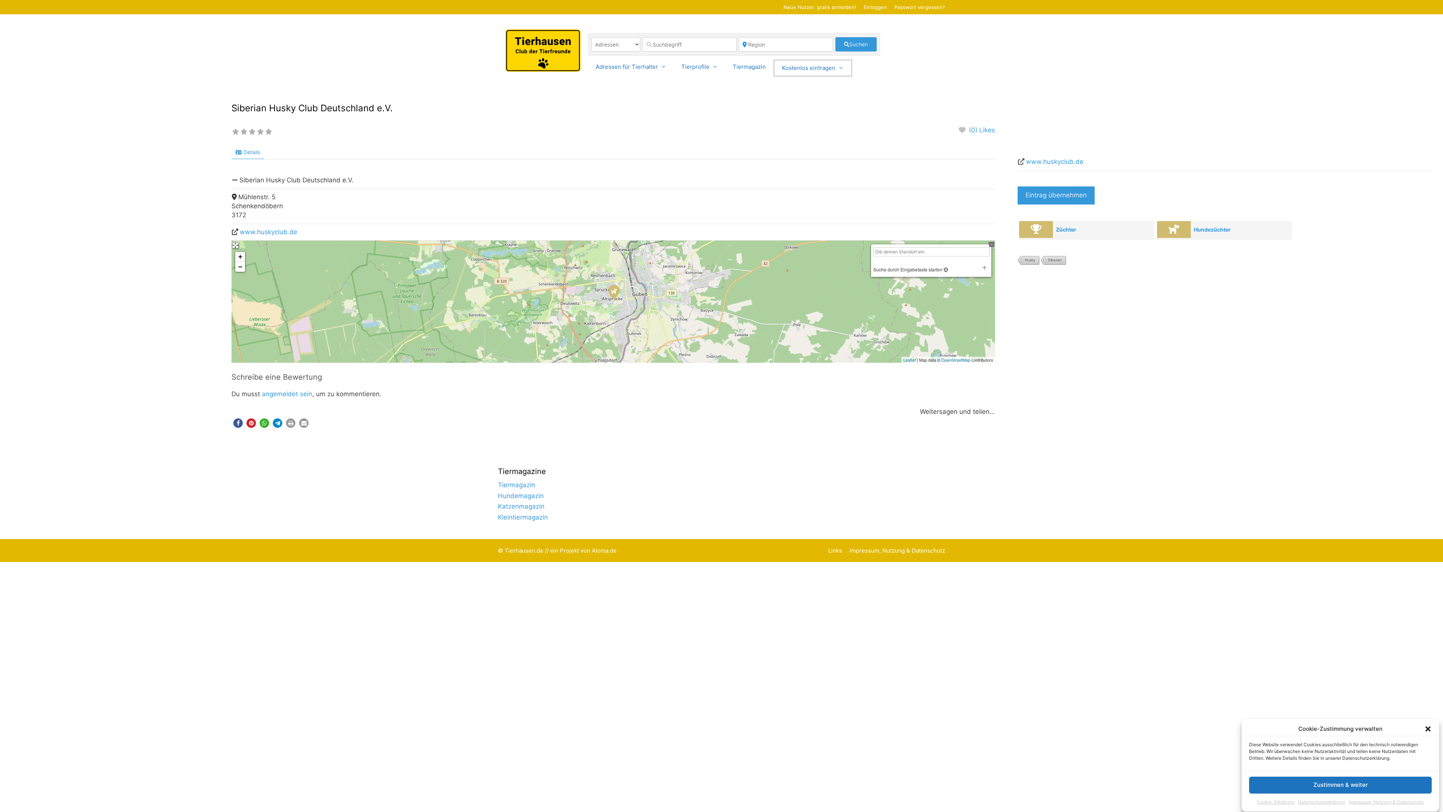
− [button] (240, 267)
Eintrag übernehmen (1056, 195)
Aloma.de (604, 550)
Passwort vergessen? (919, 7)
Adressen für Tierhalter (627, 66)
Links (835, 550)
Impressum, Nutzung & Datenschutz (1386, 802)
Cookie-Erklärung (1275, 802)
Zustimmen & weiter (1340, 785)
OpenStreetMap (955, 360)
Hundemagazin (521, 496)
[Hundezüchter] (1174, 229)
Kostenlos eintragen (808, 67)
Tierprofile (695, 66)
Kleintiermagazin (523, 517)
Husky (1030, 260)
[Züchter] (1036, 229)
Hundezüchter (1212, 229)
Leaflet (909, 360)
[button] (1428, 729)
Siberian (1055, 260)
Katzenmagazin (521, 506)
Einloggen (875, 7)
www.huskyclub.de (268, 232)
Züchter (1066, 229)
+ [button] (240, 257)
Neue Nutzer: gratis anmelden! (820, 7)
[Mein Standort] (945, 269)
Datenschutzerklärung (1321, 802)
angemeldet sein (287, 394)
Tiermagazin (749, 66)
